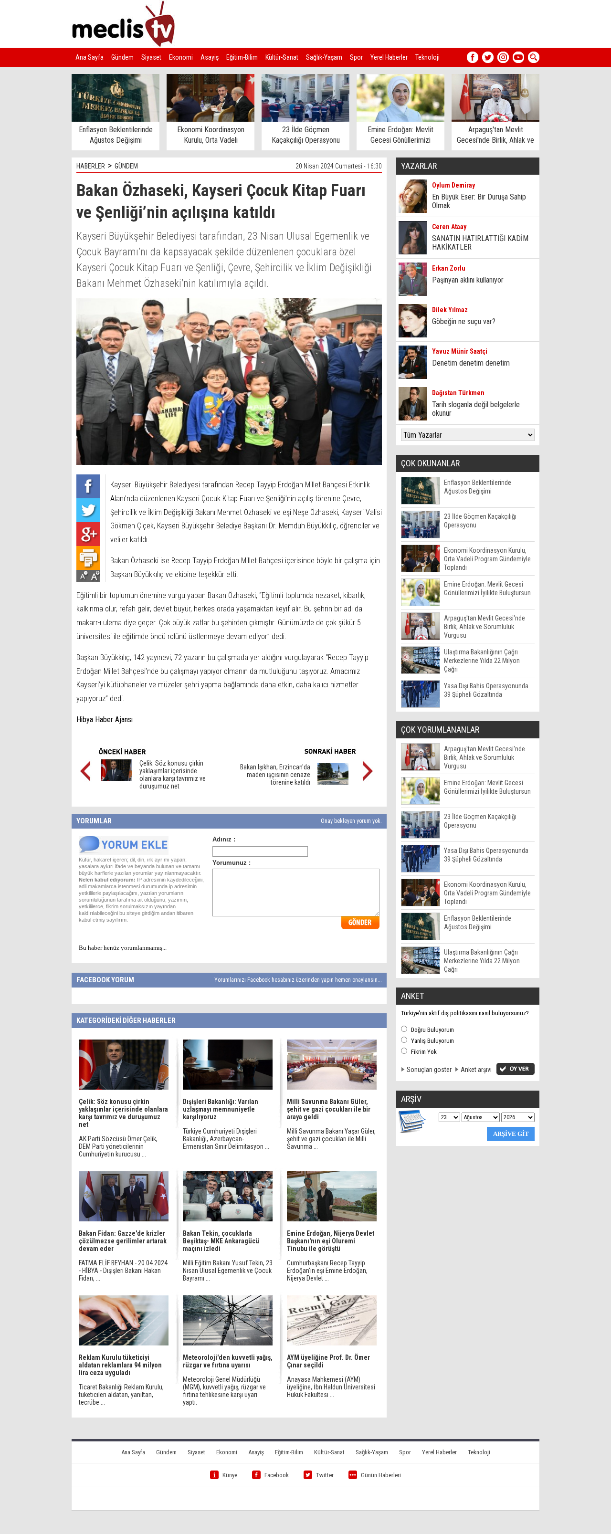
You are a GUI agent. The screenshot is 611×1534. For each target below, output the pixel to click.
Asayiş (209, 57)
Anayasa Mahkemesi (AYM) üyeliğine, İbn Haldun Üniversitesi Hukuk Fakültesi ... (331, 1387)
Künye (229, 1475)
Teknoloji (427, 57)
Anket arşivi (476, 1069)
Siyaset (151, 57)
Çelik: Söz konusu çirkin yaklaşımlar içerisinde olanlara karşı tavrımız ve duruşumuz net (172, 774)
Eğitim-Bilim (242, 57)
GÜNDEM (126, 166)
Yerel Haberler (389, 57)
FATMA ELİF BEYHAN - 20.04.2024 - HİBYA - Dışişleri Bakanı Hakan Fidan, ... (123, 1270)
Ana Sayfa (89, 57)
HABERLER (90, 166)
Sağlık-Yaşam (324, 57)
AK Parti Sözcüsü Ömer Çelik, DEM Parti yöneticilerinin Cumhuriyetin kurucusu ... (118, 1146)
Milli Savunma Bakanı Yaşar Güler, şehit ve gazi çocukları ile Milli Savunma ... (331, 1138)
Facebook (276, 1475)
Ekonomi (181, 57)
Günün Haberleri (381, 1475)
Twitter (325, 1475)
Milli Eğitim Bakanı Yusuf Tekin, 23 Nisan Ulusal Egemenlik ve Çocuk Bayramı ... (228, 1270)
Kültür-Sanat (281, 57)
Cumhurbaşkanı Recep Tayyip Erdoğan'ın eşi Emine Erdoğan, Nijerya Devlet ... (327, 1270)
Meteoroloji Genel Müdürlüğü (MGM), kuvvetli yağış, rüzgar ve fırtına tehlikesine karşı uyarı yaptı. (224, 1391)
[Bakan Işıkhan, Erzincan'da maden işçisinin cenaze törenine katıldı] (332, 782)
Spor (356, 57)
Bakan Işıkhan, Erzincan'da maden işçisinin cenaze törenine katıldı (275, 774)
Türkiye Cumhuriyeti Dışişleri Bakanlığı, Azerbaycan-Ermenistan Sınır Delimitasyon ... (226, 1138)
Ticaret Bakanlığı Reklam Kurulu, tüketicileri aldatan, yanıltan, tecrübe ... (121, 1394)
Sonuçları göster (429, 1069)
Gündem (122, 57)
